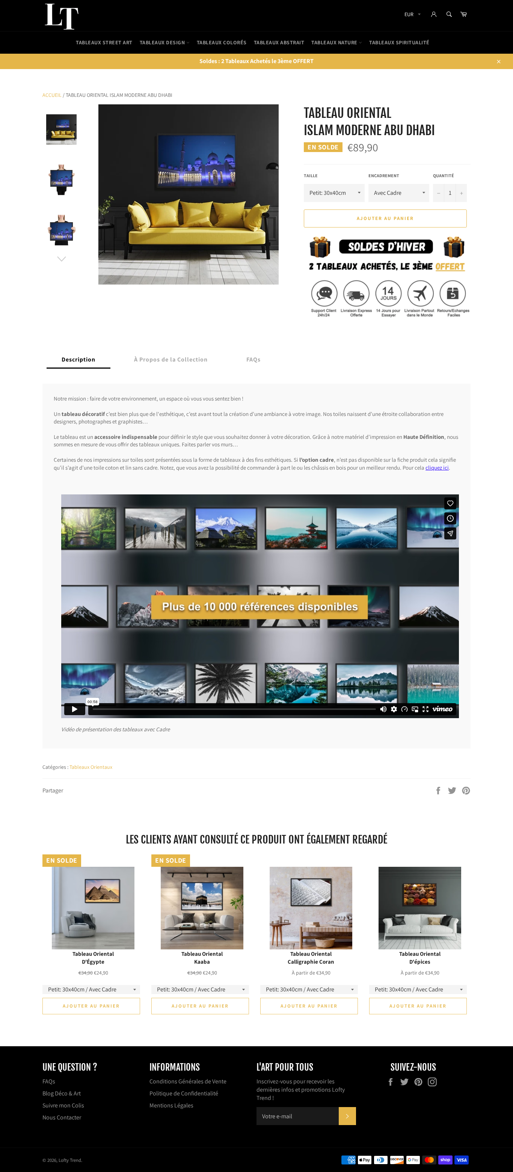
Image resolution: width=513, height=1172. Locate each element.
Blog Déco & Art (61, 1093)
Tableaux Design (163, 42)
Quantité (443, 175)
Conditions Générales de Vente (187, 1081)
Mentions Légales (171, 1105)
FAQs (48, 1081)
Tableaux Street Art (104, 42)
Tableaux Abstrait (279, 42)
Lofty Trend (70, 1160)
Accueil (52, 95)
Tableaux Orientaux (90, 767)
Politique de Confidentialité (183, 1093)
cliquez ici (437, 467)
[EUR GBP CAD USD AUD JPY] (412, 15)
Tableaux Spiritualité (399, 42)
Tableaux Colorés (222, 42)
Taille (311, 175)
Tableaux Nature (335, 42)
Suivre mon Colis (63, 1105)
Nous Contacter (61, 1117)
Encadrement (383, 175)
